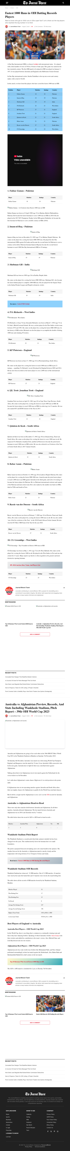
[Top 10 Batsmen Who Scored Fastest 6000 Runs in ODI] (19, 613)
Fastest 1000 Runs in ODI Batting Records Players (34, 860)
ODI (32, 26)
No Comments (39, 26)
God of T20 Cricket (23, 304)
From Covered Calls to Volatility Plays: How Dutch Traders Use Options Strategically (28, 691)
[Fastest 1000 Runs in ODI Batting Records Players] (35, 44)
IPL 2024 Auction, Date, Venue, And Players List (25, 565)
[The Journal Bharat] (35, 3)
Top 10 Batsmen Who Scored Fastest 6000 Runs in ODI (19, 625)
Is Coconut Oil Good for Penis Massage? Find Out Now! (20, 680)
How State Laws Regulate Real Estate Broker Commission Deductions (24, 684)
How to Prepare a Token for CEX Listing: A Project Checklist (21, 687)
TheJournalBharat (46, 1145)
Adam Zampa (55, 936)
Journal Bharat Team (15, 26)
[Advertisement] (35, 655)
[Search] (63, 3)
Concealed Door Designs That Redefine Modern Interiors (21, 677)
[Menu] (7, 3)
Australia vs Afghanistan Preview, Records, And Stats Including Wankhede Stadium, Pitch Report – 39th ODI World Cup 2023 (50, 625)
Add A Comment (35, 634)
